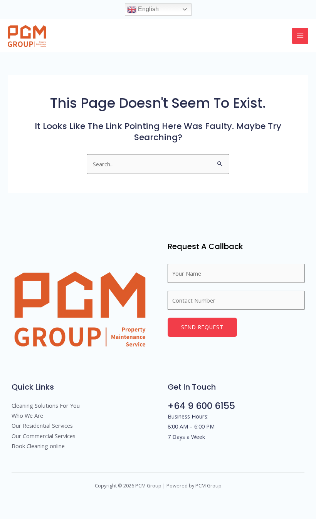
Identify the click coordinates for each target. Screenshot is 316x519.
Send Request (202, 327)
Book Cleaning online (38, 446)
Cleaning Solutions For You (46, 405)
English (147, 9)
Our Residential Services (42, 425)
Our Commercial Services (44, 436)
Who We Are (27, 415)
